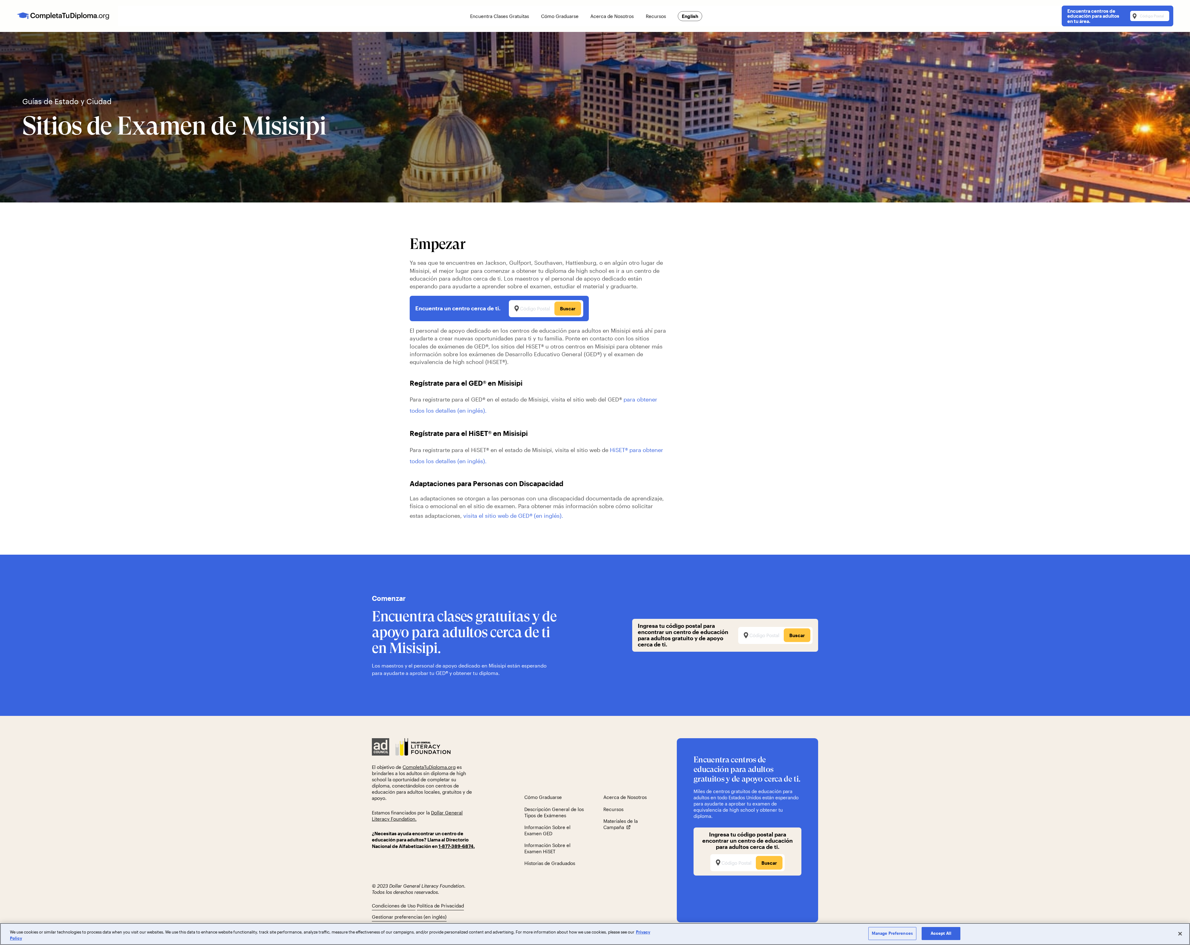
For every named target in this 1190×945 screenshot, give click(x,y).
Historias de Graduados (549, 863)
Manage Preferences (892, 933)
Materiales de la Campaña (620, 824)
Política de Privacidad (440, 905)
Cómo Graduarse (543, 797)
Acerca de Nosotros (625, 797)
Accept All (941, 933)
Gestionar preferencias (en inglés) (409, 917)
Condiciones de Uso (394, 905)
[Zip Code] (747, 863)
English (690, 16)
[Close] (1180, 933)
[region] (595, 934)
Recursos (613, 809)
